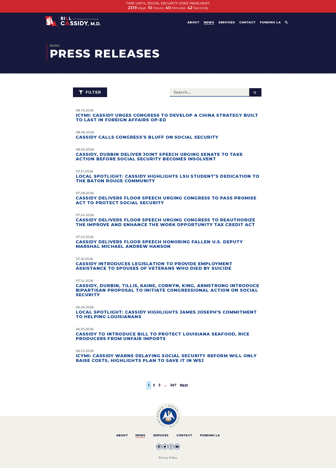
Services (161, 435)
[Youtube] (177, 446)
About (122, 435)
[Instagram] (171, 446)
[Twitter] (165, 446)
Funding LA (210, 435)
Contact (184, 435)
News (140, 435)
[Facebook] (159, 446)
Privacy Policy (168, 457)
